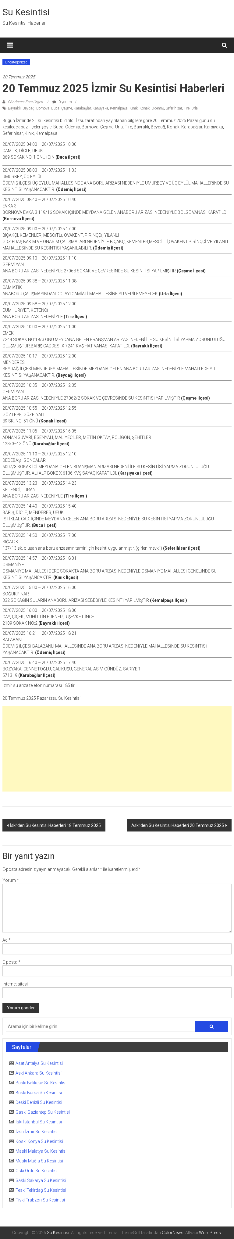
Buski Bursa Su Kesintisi (39, 1092)
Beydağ (28, 108)
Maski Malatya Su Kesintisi (41, 1151)
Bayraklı (14, 108)
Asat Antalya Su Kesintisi (39, 1063)
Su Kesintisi (26, 12)
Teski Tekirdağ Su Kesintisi (41, 1190)
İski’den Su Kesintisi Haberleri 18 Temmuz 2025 (55, 825)
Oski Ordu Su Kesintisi (37, 1170)
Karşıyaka (100, 108)
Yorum (10, 880)
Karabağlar (82, 108)
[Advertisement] (117, 749)
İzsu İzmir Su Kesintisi (37, 1131)
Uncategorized (16, 62)
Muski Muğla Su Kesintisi (39, 1160)
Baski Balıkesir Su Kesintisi (41, 1082)
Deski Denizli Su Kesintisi (39, 1102)
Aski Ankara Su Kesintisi (39, 1073)
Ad (6, 940)
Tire (187, 108)
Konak (145, 108)
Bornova (42, 108)
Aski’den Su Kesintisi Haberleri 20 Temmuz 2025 (177, 825)
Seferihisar (174, 108)
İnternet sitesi (15, 984)
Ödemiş (157, 108)
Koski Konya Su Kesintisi (39, 1141)
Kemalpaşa (119, 108)
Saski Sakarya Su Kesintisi (41, 1180)
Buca (55, 108)
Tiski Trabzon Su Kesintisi (40, 1200)
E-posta (11, 962)
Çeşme (66, 108)
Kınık (133, 108)
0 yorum (65, 102)
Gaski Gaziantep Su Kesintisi (43, 1112)
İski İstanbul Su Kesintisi (39, 1121)
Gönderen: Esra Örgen (25, 102)
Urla (194, 108)
